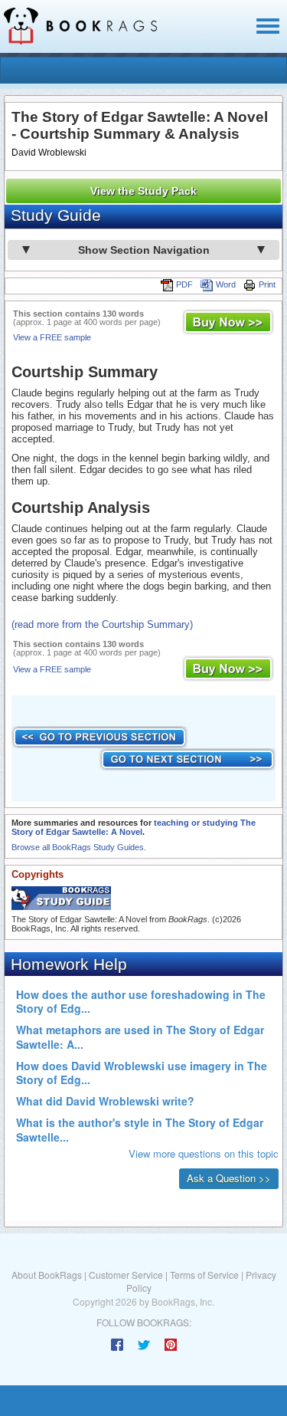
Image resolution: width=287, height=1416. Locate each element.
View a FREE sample (52, 337)
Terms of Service (204, 1274)
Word (226, 284)
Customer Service (126, 1274)
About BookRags (46, 1274)
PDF (184, 284)
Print (267, 284)
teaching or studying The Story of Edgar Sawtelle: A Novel (133, 827)
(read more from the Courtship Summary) (102, 624)
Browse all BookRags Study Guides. (78, 847)
